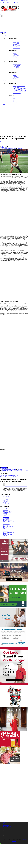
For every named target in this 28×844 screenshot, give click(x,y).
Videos (14, 56)
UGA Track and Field (7, 534)
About (4, 104)
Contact (4, 822)
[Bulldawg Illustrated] (10, 12)
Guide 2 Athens (6, 825)
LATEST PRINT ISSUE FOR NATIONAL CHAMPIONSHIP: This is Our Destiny (20, 92)
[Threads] (14, 462)
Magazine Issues (6, 80)
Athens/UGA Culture (17, 41)
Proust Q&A (15, 44)
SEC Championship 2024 (16, 470)
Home (1, 141)
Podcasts (15, 54)
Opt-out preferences (7, 826)
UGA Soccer (5, 529)
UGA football (25, 470)
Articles (14, 53)
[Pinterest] (14, 460)
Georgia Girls (16, 42)
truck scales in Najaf (9, 486)
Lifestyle (4, 35)
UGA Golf (5, 527)
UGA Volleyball (6, 535)
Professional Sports (6, 512)
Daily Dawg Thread (17, 64)
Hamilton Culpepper (4, 147)
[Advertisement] (14, 120)
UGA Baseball (16, 66)
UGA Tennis (5, 533)
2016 (14, 100)
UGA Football (16, 67)
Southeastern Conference (8, 514)
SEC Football (10, 148)
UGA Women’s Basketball (8, 521)
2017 (14, 99)
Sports (4, 58)
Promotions (5, 513)
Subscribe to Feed (16, 48)
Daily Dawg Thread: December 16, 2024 (9, 475)
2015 (14, 101)
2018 (14, 98)
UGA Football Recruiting (8, 526)
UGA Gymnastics (6, 528)
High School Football (7, 511)
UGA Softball (5, 531)
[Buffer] (14, 458)
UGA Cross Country (7, 522)
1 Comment (19, 148)
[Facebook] (14, 454)
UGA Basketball (6, 519)
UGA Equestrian (6, 524)
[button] (3, 33)
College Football (16, 65)
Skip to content (3, 32)
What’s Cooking (16, 45)
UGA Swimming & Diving (8, 532)
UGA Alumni (16, 43)
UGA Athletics (6, 517)
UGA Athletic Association (8, 515)
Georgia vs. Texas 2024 (6, 470)
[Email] (14, 464)
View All (15, 46)
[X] (14, 465)
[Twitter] (14, 452)
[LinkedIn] (14, 456)
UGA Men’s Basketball (7, 520)
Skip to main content (4, 0)
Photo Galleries (16, 55)
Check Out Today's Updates (10, 2)
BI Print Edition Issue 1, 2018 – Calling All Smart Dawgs (19, 89)
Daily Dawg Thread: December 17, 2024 (9, 476)
